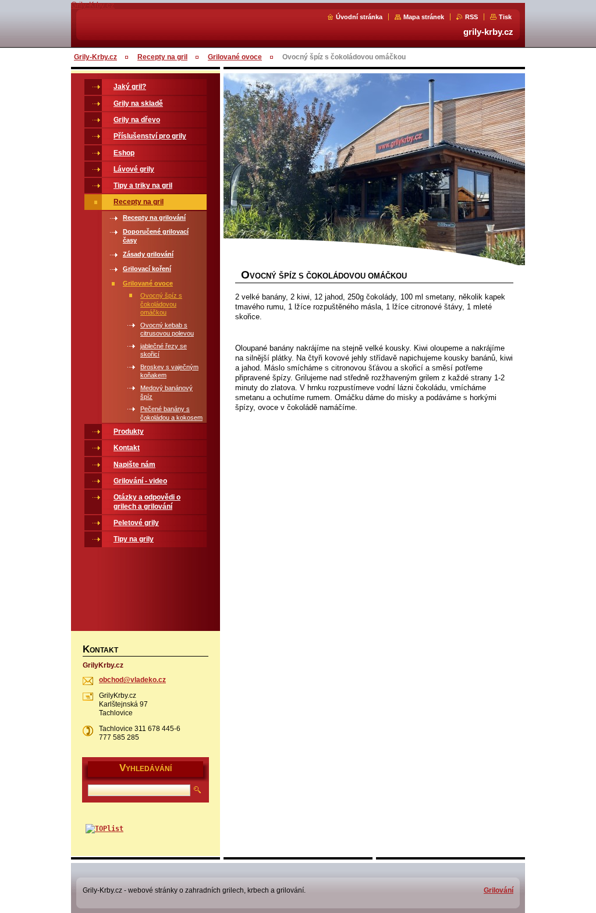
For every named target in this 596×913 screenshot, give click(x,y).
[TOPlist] (104, 829)
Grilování (498, 890)
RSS (471, 16)
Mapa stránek (423, 16)
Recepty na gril (162, 57)
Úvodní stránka (359, 16)
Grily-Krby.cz (95, 57)
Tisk (505, 16)
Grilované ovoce (235, 57)
